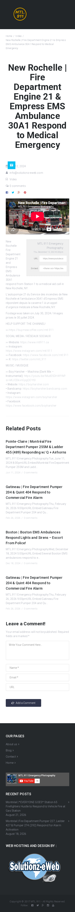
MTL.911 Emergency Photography (50, 245)
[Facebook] (32, 905)
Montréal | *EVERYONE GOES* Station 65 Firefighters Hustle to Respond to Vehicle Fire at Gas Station (35, 806)
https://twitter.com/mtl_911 (29, 359)
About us (11, 744)
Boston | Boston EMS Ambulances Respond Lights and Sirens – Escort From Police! (34, 537)
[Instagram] (48, 905)
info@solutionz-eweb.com (26, 172)
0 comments (18, 185)
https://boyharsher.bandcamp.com (45, 388)
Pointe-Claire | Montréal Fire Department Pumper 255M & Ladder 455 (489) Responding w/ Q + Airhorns (36, 446)
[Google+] (43, 905)
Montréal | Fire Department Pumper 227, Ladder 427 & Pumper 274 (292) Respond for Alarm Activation (35, 825)
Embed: (34, 268)
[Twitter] (38, 905)
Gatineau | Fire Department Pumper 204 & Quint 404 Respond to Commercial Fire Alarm (34, 492)
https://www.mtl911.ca (34, 342)
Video (18, 36)
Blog (9, 750)
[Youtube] (53, 905)
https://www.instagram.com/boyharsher (31, 397)
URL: (36, 258)
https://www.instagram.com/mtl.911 (29, 350)
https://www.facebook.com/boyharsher (31, 405)
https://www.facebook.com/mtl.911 (45, 355)
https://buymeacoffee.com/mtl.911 (31, 329)
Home (9, 36)
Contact (11, 756)
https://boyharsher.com (34, 384)
